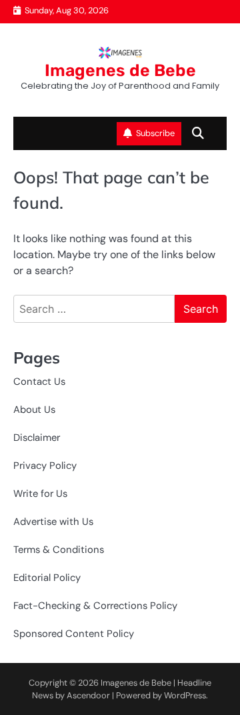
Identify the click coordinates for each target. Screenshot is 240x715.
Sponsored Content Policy (73, 633)
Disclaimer (36, 437)
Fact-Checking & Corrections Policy (95, 605)
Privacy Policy (45, 465)
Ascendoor (88, 695)
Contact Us (39, 381)
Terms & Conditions (58, 549)
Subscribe (155, 133)
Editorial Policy (47, 577)
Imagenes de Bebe (120, 70)
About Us (34, 409)
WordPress (185, 695)
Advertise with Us (53, 521)
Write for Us (40, 493)
